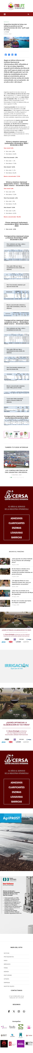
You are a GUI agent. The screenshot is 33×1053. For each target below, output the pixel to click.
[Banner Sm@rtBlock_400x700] (16, 877)
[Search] (28, 14)
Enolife (7, 32)
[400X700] (16, 814)
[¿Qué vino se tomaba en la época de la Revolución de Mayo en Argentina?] (5, 593)
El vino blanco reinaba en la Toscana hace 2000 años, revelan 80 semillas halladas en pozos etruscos (22, 571)
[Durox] (16, 613)
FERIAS (6, 968)
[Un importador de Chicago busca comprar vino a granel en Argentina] (16, 459)
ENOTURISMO (8, 975)
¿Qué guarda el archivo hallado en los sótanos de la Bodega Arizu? (22, 560)
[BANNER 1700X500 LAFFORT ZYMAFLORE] (16, 432)
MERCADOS (6, 21)
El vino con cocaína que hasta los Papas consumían (21, 601)
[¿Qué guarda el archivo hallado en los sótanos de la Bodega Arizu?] (5, 561)
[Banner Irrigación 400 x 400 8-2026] (16, 651)
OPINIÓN (6, 979)
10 (23, 477)
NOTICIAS (6, 953)
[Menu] (5, 14)
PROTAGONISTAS (9, 957)
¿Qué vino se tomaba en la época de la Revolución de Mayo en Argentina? (22, 592)
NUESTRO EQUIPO (9, 986)
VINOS (5, 960)
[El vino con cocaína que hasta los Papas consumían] (5, 603)
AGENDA (6, 971)
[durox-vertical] (16, 689)
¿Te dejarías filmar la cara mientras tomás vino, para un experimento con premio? (21, 582)
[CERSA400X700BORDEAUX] (16, 487)
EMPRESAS (7, 982)
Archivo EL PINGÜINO (16, 551)
